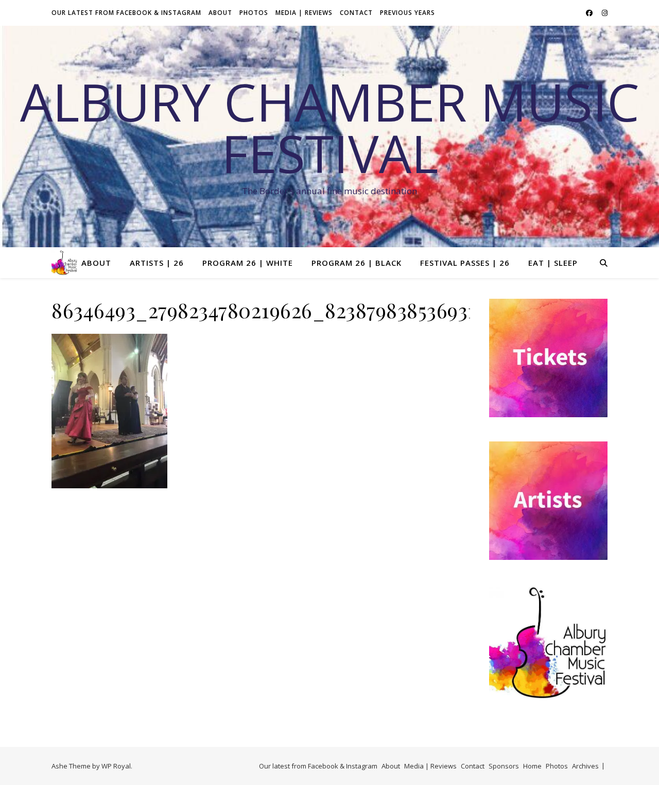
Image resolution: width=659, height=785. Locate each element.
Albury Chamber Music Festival (329, 127)
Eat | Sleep (553, 263)
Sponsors (504, 766)
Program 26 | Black (356, 263)
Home (532, 766)
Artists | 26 (157, 263)
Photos (253, 12)
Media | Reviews (304, 12)
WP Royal (116, 766)
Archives (585, 766)
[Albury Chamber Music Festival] (64, 263)
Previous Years (407, 12)
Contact (356, 12)
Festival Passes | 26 (465, 263)
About (220, 12)
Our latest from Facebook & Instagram (126, 12)
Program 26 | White (247, 263)
